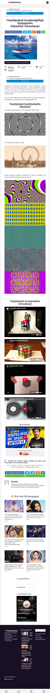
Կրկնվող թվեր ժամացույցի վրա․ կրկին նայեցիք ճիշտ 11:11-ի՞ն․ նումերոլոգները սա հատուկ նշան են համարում (14, 567)
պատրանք (40, 465)
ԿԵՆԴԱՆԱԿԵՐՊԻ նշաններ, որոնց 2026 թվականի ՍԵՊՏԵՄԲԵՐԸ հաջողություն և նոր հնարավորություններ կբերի (14, 542)
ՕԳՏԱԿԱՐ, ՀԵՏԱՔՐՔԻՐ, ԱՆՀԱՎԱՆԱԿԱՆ (17, 62)
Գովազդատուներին (40, 633)
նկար (33, 465)
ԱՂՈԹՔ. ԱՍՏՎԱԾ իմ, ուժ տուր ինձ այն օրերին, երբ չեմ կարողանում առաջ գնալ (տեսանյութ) (27, 663)
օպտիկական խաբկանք (32, 467)
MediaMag (14, 481)
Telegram (20, 461)
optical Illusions (12, 465)
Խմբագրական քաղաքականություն (40, 638)
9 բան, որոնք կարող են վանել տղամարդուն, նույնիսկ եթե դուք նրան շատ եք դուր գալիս (36, 516)
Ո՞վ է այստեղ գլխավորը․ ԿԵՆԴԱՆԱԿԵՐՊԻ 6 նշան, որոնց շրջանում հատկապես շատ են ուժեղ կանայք (13, 517)
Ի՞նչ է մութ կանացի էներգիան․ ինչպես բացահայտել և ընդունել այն (35, 541)
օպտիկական (21, 467)
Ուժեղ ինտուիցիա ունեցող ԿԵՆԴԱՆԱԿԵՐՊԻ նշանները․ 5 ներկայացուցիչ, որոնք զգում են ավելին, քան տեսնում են (35, 567)
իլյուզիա (20, 465)
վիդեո (13, 467)
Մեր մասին (38, 635)
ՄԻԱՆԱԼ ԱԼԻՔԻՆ (25, 13)
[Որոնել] (43, 630)
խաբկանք (27, 465)
